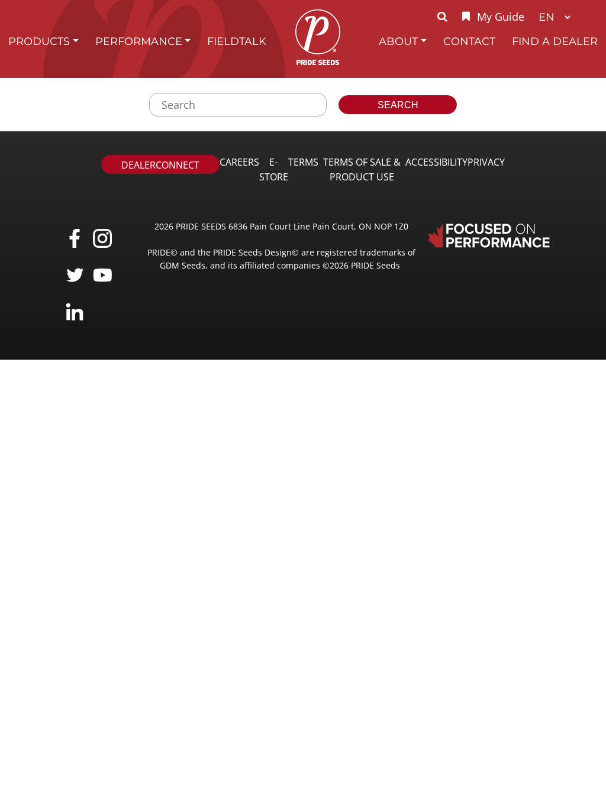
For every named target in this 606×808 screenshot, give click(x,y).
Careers (239, 162)
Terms (303, 162)
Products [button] (39, 41)
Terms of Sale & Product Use (362, 169)
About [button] (398, 41)
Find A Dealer (555, 41)
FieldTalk (236, 41)
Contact (469, 41)
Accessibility (436, 162)
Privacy (486, 162)
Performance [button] (138, 41)
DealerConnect (160, 165)
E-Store (273, 169)
